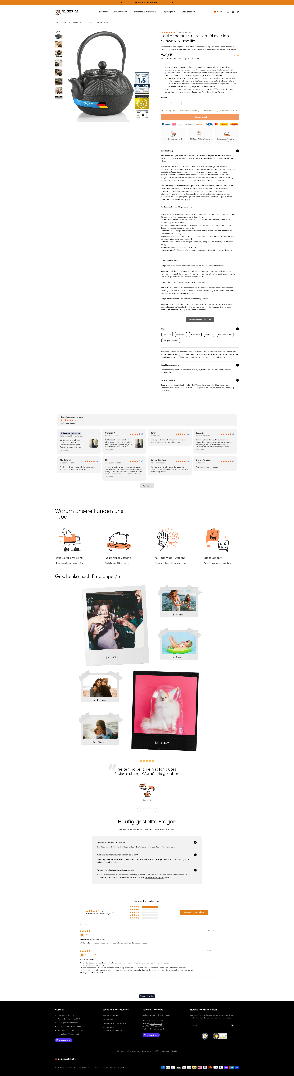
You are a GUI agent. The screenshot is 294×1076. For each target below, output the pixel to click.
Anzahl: (164, 97)
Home (57, 22)
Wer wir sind (108, 1019)
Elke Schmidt (65, 460)
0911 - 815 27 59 (156, 1023)
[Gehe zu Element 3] (58, 54)
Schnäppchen (188, 12)
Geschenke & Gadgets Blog (114, 1023)
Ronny (153, 433)
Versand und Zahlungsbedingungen (112, 1028)
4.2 (163, 32)
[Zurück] (121, 2)
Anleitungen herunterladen (200, 319)
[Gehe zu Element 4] (58, 63)
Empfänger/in (169, 12)
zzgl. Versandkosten (192, 58)
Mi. (106, 460)
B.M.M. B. (200, 433)
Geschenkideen (120, 12)
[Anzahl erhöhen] (178, 103)
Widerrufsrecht (133, 1051)
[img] (85, 931)
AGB (156, 1051)
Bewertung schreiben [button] (194, 912)
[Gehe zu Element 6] (58, 82)
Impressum (165, 1051)
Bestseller (103, 12)
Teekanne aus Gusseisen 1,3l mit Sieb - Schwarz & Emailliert (86, 22)
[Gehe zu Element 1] (58, 35)
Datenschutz (147, 1051)
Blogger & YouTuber (111, 1015)
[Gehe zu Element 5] (58, 73)
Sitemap (121, 1051)
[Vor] (172, 2)
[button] (64, 450)
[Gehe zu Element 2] (58, 45)
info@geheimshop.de (156, 1029)
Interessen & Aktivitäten (145, 12)
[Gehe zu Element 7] (58, 91)
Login (174, 1051)
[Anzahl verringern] (164, 103)
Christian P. (110, 433)
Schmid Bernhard (158, 460)
